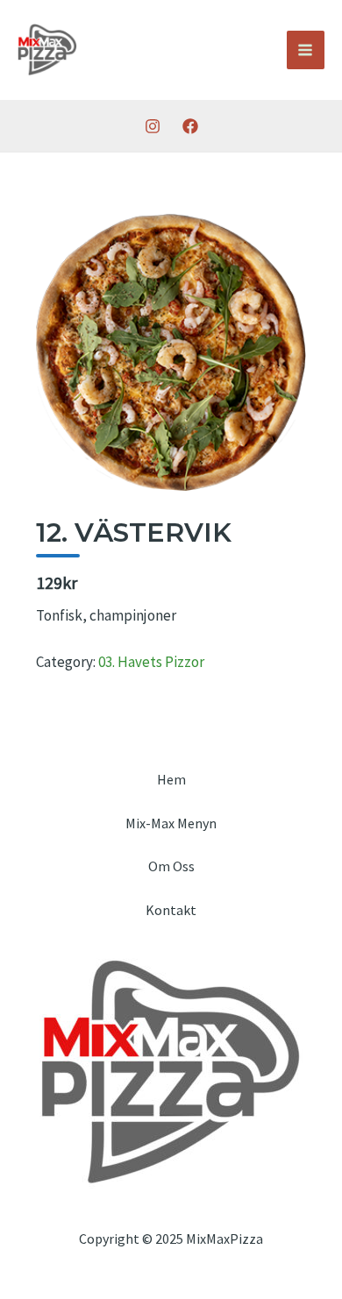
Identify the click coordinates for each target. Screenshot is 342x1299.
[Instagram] (152, 126)
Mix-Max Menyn (171, 823)
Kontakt (171, 910)
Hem (171, 779)
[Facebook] (190, 126)
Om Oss (171, 866)
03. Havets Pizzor (151, 661)
